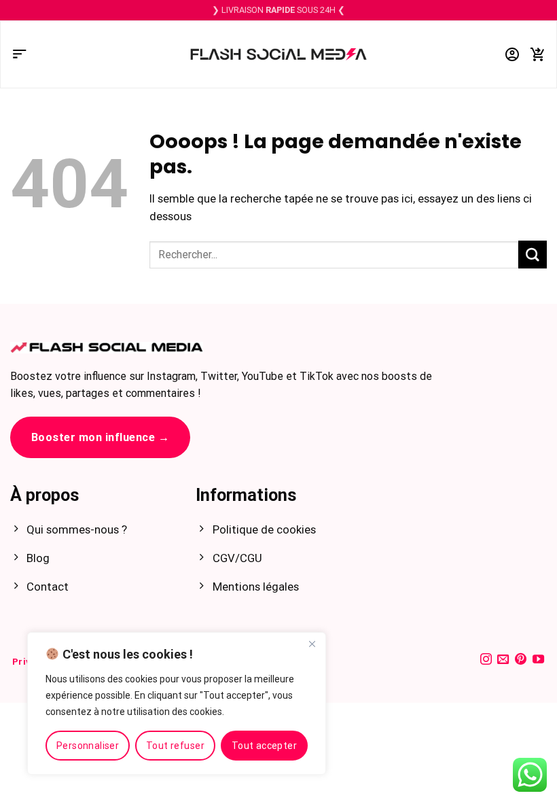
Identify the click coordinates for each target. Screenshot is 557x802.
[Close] (312, 643)
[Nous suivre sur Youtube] (538, 660)
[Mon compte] (512, 54)
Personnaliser (87, 745)
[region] (176, 703)
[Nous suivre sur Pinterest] (520, 660)
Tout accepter (264, 745)
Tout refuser (175, 745)
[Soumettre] (532, 254)
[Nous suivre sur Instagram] (486, 660)
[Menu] (20, 55)
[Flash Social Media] (278, 54)
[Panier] (538, 54)
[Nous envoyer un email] (503, 660)
